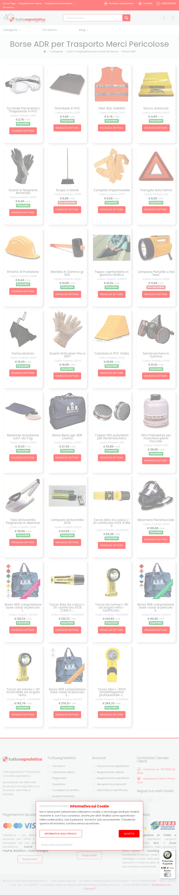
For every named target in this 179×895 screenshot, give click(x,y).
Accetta (129, 833)
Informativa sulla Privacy (61, 833)
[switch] (167, 875)
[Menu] (173, 851)
